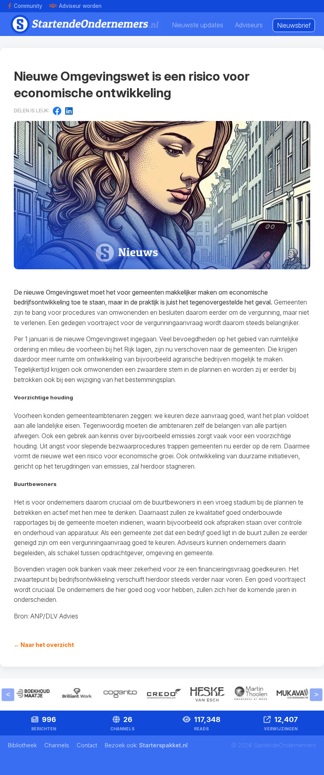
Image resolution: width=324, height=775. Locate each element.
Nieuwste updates (197, 25)
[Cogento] (118, 703)
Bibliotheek (23, 745)
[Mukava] (291, 703)
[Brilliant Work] (74, 703)
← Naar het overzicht (44, 644)
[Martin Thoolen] (248, 703)
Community (28, 6)
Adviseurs (249, 25)
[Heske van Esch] (204, 703)
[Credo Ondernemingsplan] (161, 703)
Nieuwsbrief (294, 25)
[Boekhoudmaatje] (31, 703)
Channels (57, 745)
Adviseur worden (80, 6)
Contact (88, 745)
